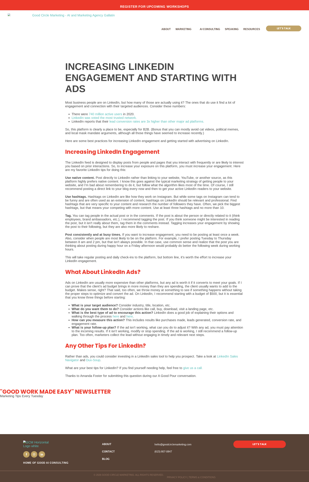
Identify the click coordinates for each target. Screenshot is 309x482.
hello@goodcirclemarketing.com (172, 444)
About (166, 29)
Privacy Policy (177, 477)
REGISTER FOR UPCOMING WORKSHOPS (154, 6)
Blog (105, 459)
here (116, 316)
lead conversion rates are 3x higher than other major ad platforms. (156, 121)
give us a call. (193, 368)
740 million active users (105, 114)
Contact (108, 451)
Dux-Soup (93, 360)
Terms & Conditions (202, 477)
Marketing (183, 29)
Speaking (232, 29)
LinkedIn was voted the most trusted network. (105, 118)
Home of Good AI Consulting (45, 462)
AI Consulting (210, 29)
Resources (251, 29)
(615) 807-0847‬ (163, 451)
